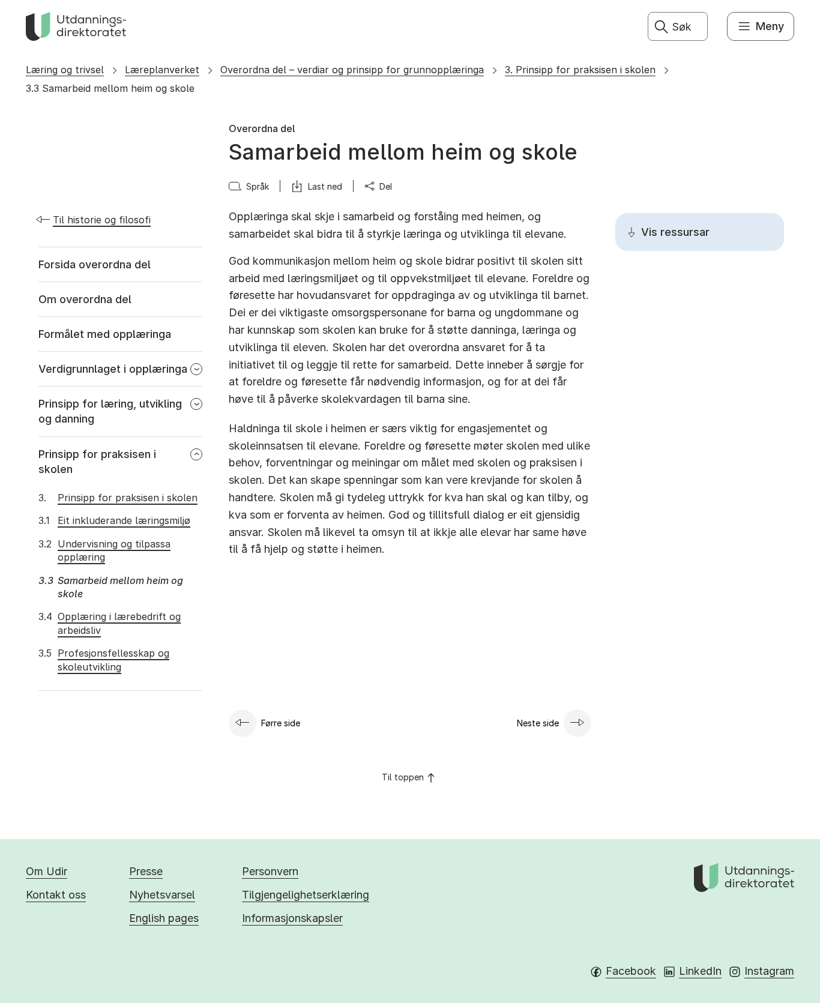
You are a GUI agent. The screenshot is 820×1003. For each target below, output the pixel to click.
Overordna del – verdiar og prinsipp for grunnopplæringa (352, 70)
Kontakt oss (56, 894)
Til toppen (403, 777)
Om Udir (46, 871)
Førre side (280, 723)
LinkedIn (700, 971)
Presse (146, 871)
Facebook (631, 971)
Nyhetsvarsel (162, 894)
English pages (164, 918)
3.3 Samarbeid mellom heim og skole (110, 88)
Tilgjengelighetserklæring (305, 894)
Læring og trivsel (65, 70)
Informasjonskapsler (292, 918)
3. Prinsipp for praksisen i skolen (580, 70)
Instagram (769, 971)
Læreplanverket (162, 70)
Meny (770, 26)
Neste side (538, 723)
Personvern (270, 871)
